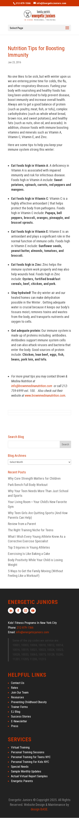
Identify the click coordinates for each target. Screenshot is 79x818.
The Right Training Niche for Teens (30, 530)
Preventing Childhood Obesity (29, 702)
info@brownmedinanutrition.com (31, 386)
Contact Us (17, 683)
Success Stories (21, 716)
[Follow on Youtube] (33, 611)
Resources (17, 697)
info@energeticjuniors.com (32, 632)
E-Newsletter (19, 721)
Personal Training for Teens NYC (31, 757)
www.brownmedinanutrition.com (45, 395)
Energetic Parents (22, 781)
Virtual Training (20, 747)
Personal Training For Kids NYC (30, 762)
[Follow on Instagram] (25, 611)
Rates (14, 687)
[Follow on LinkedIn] (11, 611)
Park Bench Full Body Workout (28, 485)
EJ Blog (15, 711)
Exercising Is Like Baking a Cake (29, 554)
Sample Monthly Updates (26, 771)
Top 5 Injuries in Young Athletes (29, 547)
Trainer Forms (19, 707)
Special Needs (19, 766)
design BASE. (39, 809)
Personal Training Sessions (27, 752)
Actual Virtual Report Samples (29, 776)
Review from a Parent (22, 524)
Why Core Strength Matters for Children (34, 478)
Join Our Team (19, 692)
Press (14, 726)
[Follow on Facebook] (18, 611)
